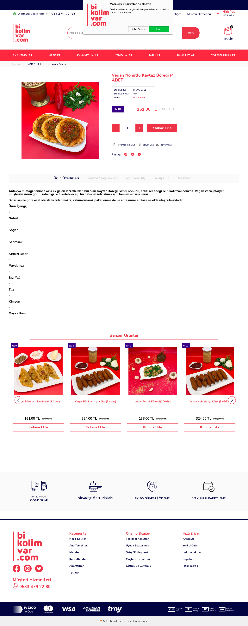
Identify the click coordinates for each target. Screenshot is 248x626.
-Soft (104, 621)
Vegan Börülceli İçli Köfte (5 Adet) (38, 401)
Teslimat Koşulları (138, 539)
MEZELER (54, 55)
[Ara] (190, 33)
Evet (159, 29)
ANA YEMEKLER (22, 55)
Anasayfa (189, 539)
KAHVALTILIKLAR (87, 55)
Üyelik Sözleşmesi (138, 545)
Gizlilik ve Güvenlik (138, 566)
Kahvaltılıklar (78, 559)
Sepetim (188, 559)
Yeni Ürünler (191, 545)
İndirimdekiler (192, 552)
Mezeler (74, 552)
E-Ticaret (112, 621)
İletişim (176, 14)
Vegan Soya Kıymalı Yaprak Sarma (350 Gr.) (209, 401)
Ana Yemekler (78, 545)
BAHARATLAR (186, 55)
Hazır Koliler (77, 539)
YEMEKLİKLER (123, 55)
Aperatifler (76, 566)
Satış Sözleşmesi (137, 552)
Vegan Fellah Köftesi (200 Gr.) (96, 401)
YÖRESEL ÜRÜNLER (223, 55)
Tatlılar (74, 573)
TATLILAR (154, 55)
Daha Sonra (138, 29)
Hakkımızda (190, 566)
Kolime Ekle (162, 128)
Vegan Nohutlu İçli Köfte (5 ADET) (152, 401)
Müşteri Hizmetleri (199, 14)
